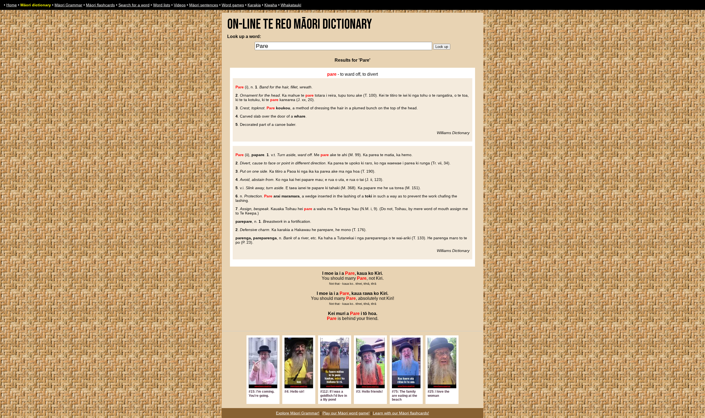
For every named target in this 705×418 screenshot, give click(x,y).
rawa (368, 293)
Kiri (378, 273)
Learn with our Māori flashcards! (401, 413)
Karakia (254, 5)
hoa (372, 313)
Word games (233, 5)
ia (336, 273)
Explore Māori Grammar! (297, 413)
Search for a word (134, 5)
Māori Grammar (68, 5)
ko (370, 273)
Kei (331, 313)
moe (328, 273)
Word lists (161, 5)
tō (365, 313)
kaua (362, 273)
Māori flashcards (100, 5)
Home (11, 5)
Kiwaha (270, 5)
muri (340, 313)
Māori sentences (203, 5)
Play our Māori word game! (346, 413)
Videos (180, 5)
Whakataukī (291, 5)
